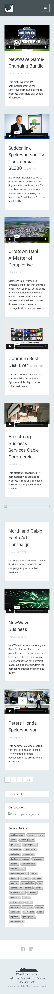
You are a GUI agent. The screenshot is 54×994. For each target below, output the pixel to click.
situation (32, 893)
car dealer (15, 912)
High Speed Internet (19, 873)
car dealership (28, 883)
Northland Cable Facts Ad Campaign (25, 537)
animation (15, 854)
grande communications (21, 888)
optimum (14, 917)
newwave (15, 907)
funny (29, 902)
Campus (37, 878)
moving (14, 883)
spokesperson (30, 845)
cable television (17, 893)
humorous (15, 897)
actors (26, 897)
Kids (40, 912)
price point (38, 859)
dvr (40, 883)
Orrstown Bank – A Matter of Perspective (26, 258)
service (39, 888)
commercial (16, 849)
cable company (17, 835)
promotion (15, 845)
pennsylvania (28, 917)
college (40, 907)
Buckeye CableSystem (20, 859)
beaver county (17, 921)
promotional (30, 849)
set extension (16, 902)
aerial (34, 873)
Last (28, 779)
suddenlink (28, 854)
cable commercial (36, 835)
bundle (14, 878)
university (28, 907)
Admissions (29, 912)
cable (13, 840)
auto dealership (17, 869)
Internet (14, 864)
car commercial (28, 864)
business (25, 878)
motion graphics (27, 840)
